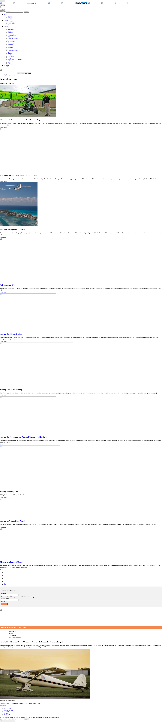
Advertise (6, 711)
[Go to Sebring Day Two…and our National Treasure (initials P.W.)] (81, 415)
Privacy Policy (7, 708)
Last (5, 584)
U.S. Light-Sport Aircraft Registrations (11, 608)
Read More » (3, 127)
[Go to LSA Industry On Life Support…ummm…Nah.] (81, 150)
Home (1, 75)
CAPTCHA (4, 602)
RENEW (11, 633)
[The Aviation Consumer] (81, 3)
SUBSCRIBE (12, 631)
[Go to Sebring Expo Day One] (81, 467)
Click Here (25, 608)
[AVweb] (31, 3)
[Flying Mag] (20, 3)
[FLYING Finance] (94, 3)
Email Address (5, 598)
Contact (6, 713)
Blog (5, 75)
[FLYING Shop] (121, 3)
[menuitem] (83, 17)
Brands (3, 1)
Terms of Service (8, 710)
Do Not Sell (7, 714)
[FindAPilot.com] (108, 3)
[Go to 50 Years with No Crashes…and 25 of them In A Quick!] (81, 101)
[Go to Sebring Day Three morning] (81, 364)
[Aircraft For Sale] (54, 3)
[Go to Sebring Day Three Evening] (81, 312)
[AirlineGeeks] (41, 3)
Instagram (3, 593)
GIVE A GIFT (12, 635)
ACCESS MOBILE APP (15, 638)
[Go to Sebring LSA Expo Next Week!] (81, 508)
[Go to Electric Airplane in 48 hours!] (81, 543)
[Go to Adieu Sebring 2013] (81, 260)
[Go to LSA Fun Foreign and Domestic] (81, 204)
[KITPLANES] (68, 3)
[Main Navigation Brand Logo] (6, 8)
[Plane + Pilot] (6, 3)
